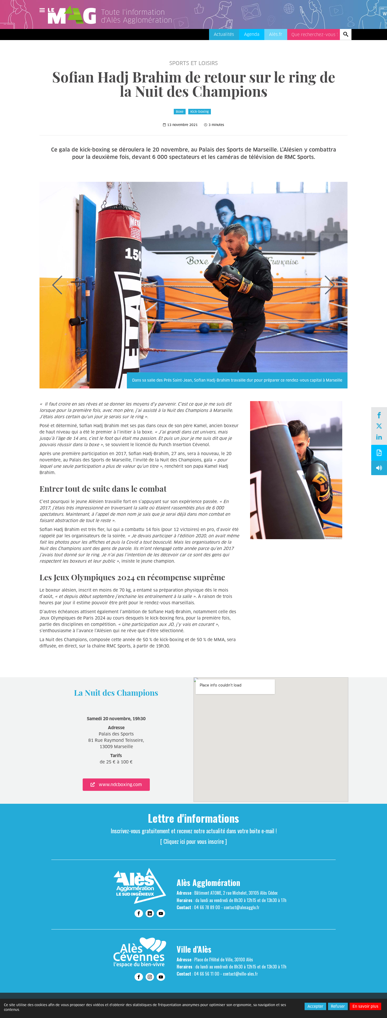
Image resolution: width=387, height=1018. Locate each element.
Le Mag (74, 14)
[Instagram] (150, 977)
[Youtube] (161, 913)
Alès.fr (275, 34)
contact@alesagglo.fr (242, 907)
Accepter (315, 1006)
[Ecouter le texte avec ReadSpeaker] (379, 469)
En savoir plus (365, 1006)
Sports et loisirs (193, 63)
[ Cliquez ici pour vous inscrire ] (193, 841)
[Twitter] (379, 426)
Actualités (224, 34)
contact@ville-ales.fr (240, 974)
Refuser (338, 1006)
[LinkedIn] (379, 437)
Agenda (251, 34)
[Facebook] (379, 416)
